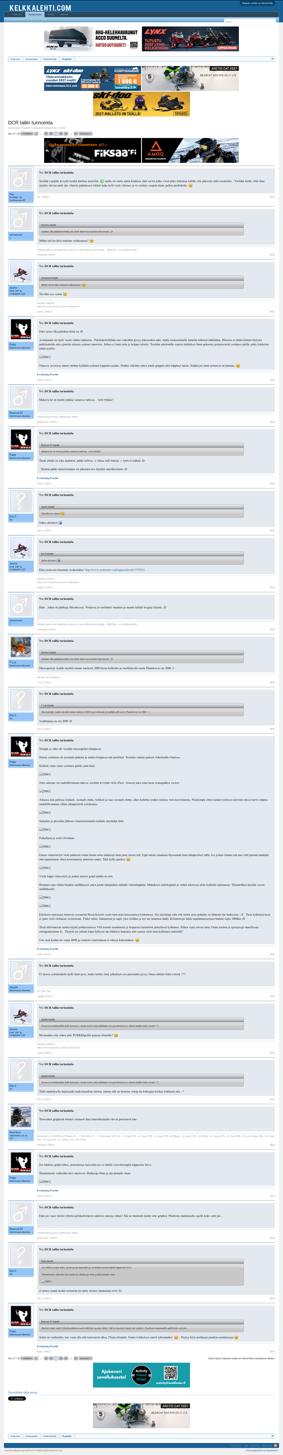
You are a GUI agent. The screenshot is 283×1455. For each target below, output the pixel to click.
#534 (272, 1053)
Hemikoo (15, 1132)
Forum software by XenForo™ (33, 1450)
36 (76, 133)
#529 (272, 629)
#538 (272, 1238)
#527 (272, 530)
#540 (272, 1351)
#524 (272, 380)
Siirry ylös (267, 1445)
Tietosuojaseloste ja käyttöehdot (262, 1450)
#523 (272, 311)
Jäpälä (14, 987)
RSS (275, 1445)
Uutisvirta (17, 14)
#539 (272, 1298)
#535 (272, 1099)
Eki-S (13, 516)
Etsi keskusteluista (17, 19)
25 (46, 133)
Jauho (13, 287)
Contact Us (236, 1445)
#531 (272, 729)
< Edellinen (27, 133)
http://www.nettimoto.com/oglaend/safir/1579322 (115, 570)
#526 (272, 483)
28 (61, 133)
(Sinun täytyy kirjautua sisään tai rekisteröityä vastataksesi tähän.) (241, 1358)
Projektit (26, 128)
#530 (272, 682)
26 (51, 133)
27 (56, 133)
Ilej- (12, 194)
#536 (272, 1145)
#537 (272, 1196)
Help (246, 1445)
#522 (272, 254)
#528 (272, 587)
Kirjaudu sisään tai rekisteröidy (257, 3)
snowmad (16, 234)
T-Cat (13, 662)
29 (66, 133)
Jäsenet (64, 14)
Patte (54, 128)
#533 (272, 996)
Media (51, 14)
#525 (272, 422)
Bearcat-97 (16, 412)
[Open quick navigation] (272, 59)
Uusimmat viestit (39, 19)
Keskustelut (34, 14)
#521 (272, 197)
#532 (272, 954)
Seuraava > (85, 133)
